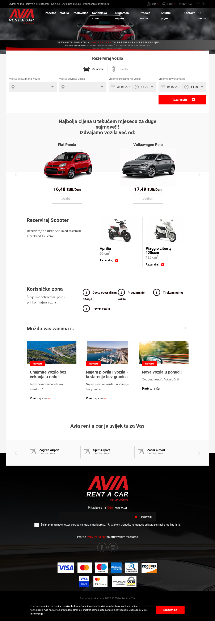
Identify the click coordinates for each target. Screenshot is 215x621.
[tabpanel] (52, 371)
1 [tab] (182, 328)
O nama (202, 15)
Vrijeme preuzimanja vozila (125, 78)
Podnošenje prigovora (96, 3)
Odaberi (67, 198)
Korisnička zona (99, 15)
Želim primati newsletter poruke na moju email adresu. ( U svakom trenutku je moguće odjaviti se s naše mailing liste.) (111, 524)
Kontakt (189, 13)
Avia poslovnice (71, 3)
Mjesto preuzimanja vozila (24, 78)
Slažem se (170, 610)
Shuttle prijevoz (166, 15)
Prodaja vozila (145, 15)
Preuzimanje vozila (131, 295)
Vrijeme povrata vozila (172, 78)
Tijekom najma (169, 292)
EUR (170, 4)
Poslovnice (80, 13)
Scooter (124, 69)
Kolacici (55, 3)
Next (199, 174)
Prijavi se (147, 516)
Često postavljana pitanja (100, 295)
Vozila (64, 13)
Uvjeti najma (16, 3)
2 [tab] (186, 328)
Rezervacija (180, 100)
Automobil (98, 69)
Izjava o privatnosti (37, 3)
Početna (50, 13)
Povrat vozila (97, 309)
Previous (16, 174)
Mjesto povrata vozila (72, 78)
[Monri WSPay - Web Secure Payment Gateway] (124, 581)
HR (154, 4)
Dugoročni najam (122, 15)
